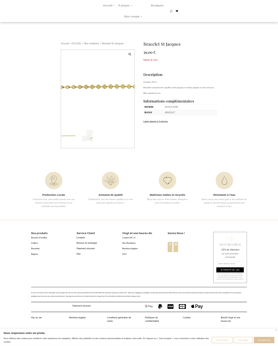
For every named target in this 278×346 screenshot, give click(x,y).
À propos (124, 5)
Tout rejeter (243, 340)
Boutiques (157, 5)
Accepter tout (264, 340)
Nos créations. (91, 43)
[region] (139, 337)
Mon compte (132, 16)
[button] (129, 54)
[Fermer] (276, 330)
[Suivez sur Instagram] (175, 247)
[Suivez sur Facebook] (170, 247)
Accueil (107, 5)
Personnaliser (222, 340)
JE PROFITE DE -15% (230, 270)
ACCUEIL (76, 43)
